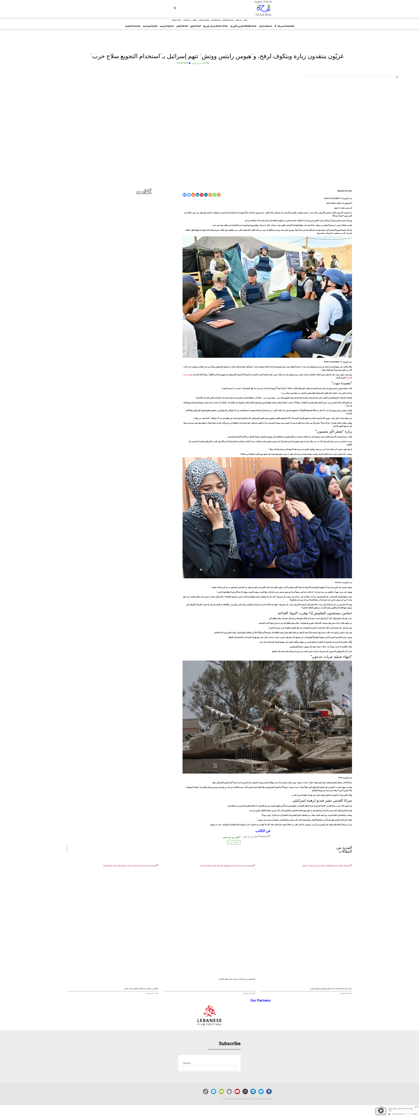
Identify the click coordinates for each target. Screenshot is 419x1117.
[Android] (221, 1091)
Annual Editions (204, 20)
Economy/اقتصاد (132, 26)
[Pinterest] (202, 195)
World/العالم (182, 26)
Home (245, 20)
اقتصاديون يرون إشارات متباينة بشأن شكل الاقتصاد (237, 979)
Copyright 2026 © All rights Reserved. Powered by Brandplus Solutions (247, 1099)
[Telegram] (213, 1091)
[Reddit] (193, 195)
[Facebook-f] (269, 1091)
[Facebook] (185, 195)
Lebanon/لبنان (265, 26)
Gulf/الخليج (195, 26)
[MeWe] (206, 195)
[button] (175, 8)
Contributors (215, 20)
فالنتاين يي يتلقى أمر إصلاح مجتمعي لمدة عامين (141, 988)
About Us (239, 20)
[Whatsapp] (214, 195)
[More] (219, 195)
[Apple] (229, 1091)
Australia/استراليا (286, 26)
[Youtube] (237, 1091)
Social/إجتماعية (150, 26)
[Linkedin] (197, 195)
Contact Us (187, 20)
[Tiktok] (205, 1091)
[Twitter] (189, 195)
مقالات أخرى (233, 842)
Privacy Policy (176, 20)
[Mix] (210, 195)
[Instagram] (245, 1091)
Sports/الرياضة (167, 26)
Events (195, 20)
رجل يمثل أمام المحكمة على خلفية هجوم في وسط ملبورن (331, 988)
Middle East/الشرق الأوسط (243, 26)
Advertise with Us (228, 20)
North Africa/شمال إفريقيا (215, 26)
